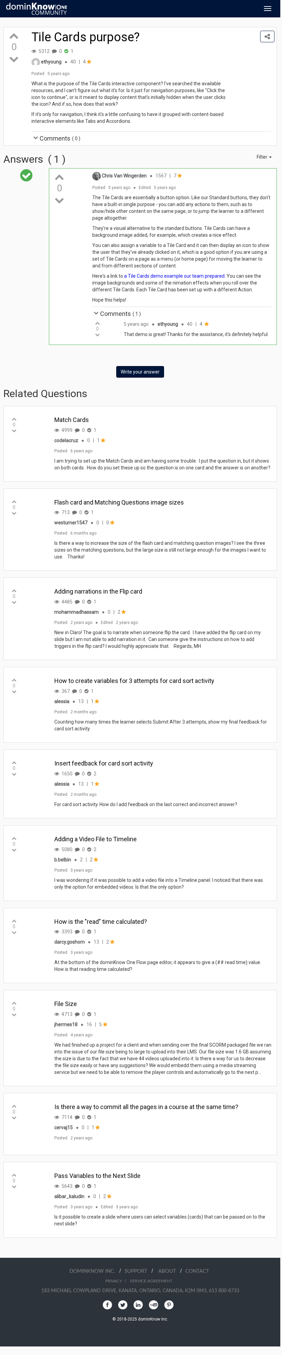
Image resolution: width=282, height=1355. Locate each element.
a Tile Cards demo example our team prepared (174, 276)
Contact (197, 1271)
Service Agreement (151, 1281)
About (169, 1271)
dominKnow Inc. (94, 1271)
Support (137, 1271)
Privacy (113, 1281)
